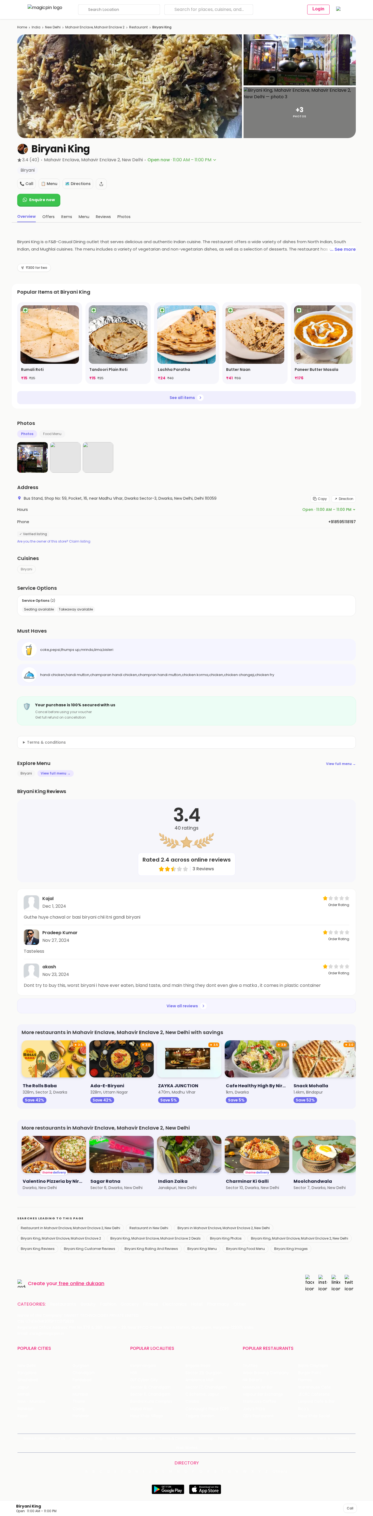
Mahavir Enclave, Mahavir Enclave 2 (95, 27)
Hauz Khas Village (146, 1416)
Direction (346, 498)
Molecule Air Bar (258, 1387)
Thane (79, 1401)
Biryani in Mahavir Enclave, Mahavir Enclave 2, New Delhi (223, 1228)
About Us (57, 1438)
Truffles (250, 1365)
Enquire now (42, 199)
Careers (341, 1438)
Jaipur (23, 1387)
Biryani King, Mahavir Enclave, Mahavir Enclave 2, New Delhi (299, 1238)
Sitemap (206, 1438)
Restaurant (138, 27)
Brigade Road (197, 1365)
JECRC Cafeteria (314, 1394)
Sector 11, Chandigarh (150, 1394)
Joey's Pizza (254, 1408)
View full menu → (341, 763)
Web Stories (186, 1447)
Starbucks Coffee (259, 1401)
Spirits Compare (140, 1438)
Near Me (114, 1438)
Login (318, 9)
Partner (240, 1438)
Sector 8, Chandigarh (150, 1387)
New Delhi (53, 27)
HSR (133, 1372)
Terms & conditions (46, 742)
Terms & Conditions (176, 1438)
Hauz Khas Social (314, 1416)
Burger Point (309, 1372)
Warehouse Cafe (314, 1387)
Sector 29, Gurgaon (203, 1372)
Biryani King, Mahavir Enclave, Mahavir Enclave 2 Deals (155, 1238)
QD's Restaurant (258, 1416)
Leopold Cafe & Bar (316, 1401)
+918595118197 (342, 522)
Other (239, 1304)
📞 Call (26, 183)
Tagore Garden (199, 1416)
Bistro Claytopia (313, 1365)
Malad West (141, 1408)
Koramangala (143, 1365)
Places (224, 1438)
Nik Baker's (252, 1380)
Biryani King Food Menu (245, 1248)
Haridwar (81, 1416)
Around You (80, 1438)
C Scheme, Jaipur (202, 1394)
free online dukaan (81, 1283)
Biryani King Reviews (38, 1248)
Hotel (196, 1304)
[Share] (101, 183)
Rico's (303, 1408)
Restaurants (63, 1304)
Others (280, 1471)
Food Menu (52, 433)
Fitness (150, 1304)
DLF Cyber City (144, 1380)
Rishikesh (25, 1408)
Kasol (22, 1416)
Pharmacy (218, 1304)
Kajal (48, 898)
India (36, 27)
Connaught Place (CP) (207, 1408)
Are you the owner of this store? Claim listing (53, 541)
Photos (27, 433)
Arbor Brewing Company (266, 1372)
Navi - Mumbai (31, 1401)
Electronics (174, 1304)
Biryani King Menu (202, 1248)
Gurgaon (81, 1365)
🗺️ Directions (78, 183)
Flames (305, 1380)
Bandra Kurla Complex (151, 1401)
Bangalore (27, 1372)
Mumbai (80, 1394)
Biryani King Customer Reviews (89, 1248)
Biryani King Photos (226, 1238)
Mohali (23, 1394)
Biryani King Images (291, 1248)
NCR (76, 1387)
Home (22, 27)
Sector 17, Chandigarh (206, 1387)
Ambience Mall (199, 1380)
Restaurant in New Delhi (148, 1228)
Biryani (26, 569)
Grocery (130, 1304)
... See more (343, 249)
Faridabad (82, 1380)
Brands (258, 1438)
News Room (34, 1438)
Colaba (192, 1401)
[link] (49, 343)
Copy (322, 498)
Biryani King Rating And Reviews (151, 1248)
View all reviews (182, 1006)
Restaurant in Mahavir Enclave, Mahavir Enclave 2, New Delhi (70, 1228)
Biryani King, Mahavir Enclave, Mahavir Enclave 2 (61, 1238)
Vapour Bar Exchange (263, 1394)
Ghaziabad (27, 1380)
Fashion (108, 1304)
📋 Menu (49, 183)
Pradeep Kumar (60, 933)
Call (350, 1508)
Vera (321, 1438)
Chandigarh (84, 1372)
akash (49, 967)
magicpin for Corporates (291, 1438)
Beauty (88, 1304)
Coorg (78, 1408)
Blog (98, 1438)
